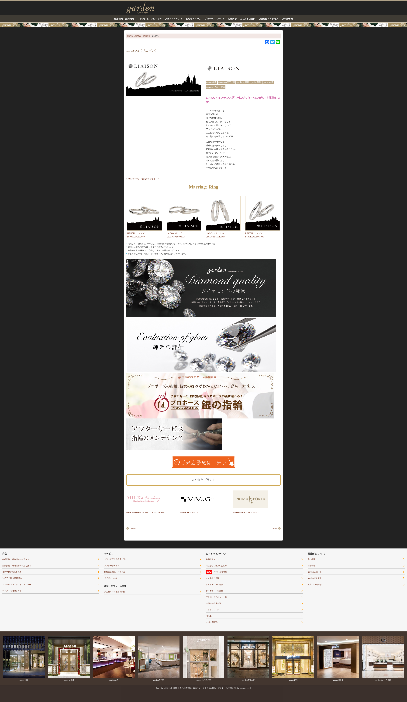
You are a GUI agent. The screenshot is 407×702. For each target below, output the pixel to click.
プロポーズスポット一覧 (216, 597)
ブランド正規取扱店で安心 (115, 559)
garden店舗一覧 (314, 572)
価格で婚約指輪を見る (11, 572)
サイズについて (110, 578)
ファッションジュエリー (149, 18)
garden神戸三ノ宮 (226, 82)
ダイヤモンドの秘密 (214, 584)
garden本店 (268, 82)
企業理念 (311, 566)
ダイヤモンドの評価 (214, 591)
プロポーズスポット (215, 18)
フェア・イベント (174, 18)
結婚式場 (232, 18)
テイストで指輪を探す (11, 591)
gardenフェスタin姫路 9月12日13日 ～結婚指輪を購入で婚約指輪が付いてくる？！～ (203, 25)
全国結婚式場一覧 (213, 603)
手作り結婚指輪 (220, 572)
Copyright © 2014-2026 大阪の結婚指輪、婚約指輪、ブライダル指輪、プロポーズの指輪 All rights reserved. (203, 688)
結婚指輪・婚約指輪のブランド (15, 559)
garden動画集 (212, 622)
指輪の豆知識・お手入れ (114, 572)
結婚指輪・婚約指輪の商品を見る (16, 566)
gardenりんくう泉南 (215, 87)
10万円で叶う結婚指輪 (12, 578)
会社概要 (311, 559)
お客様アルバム (193, 18)
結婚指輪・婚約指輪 (124, 18)
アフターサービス (111, 566)
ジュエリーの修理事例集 (114, 592)
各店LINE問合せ (314, 584)
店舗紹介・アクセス (269, 18)
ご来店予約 (287, 18)
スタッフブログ (212, 610)
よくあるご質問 (247, 18)
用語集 (209, 616)
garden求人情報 (314, 578)
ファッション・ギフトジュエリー (16, 584)
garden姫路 (256, 82)
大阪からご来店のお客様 (216, 566)
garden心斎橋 (243, 82)
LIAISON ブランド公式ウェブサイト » (142, 179)
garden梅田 (211, 82)
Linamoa (274, 528)
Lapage (132, 528)
